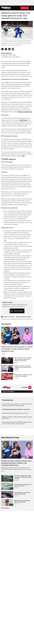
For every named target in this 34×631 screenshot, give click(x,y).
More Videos (5, 508)
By (6, 53)
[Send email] (13, 49)
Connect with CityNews (8, 391)
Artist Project (23, 120)
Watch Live (24, 8)
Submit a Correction (8, 317)
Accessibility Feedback (24, 317)
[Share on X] (2, 49)
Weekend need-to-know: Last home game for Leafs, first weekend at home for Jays (15, 16)
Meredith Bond (7, 53)
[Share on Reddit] (9, 49)
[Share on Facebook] (6, 49)
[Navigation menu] (32, 8)
